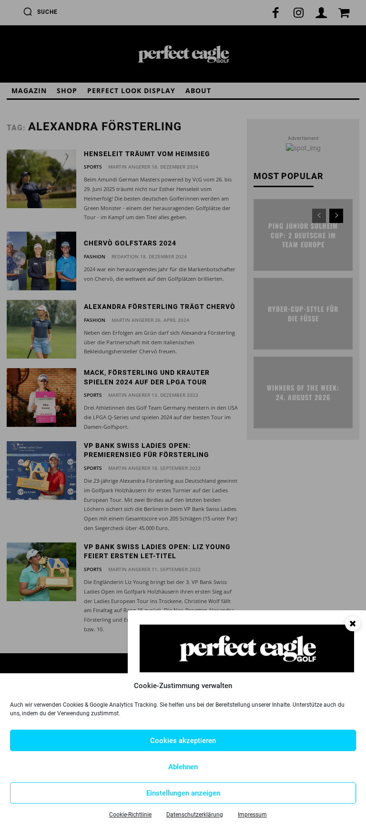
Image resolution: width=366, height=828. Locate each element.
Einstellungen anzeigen (183, 793)
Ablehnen (183, 767)
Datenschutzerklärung (194, 814)
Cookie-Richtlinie (130, 814)
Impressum (252, 814)
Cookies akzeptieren (183, 740)
